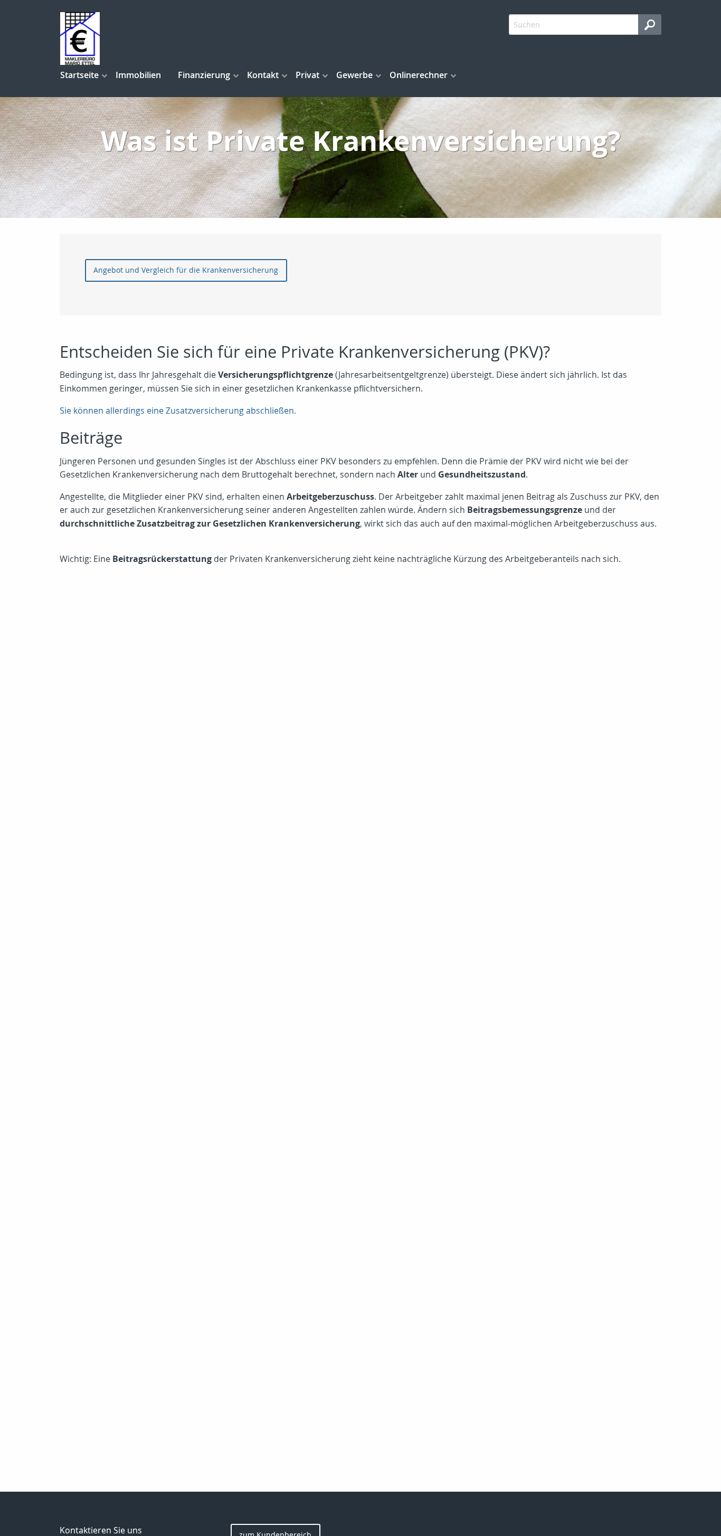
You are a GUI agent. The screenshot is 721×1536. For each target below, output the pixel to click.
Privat (307, 75)
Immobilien (138, 75)
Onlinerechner (419, 75)
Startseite (79, 75)
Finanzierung (204, 75)
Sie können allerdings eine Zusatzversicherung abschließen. (178, 410)
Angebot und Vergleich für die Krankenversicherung (185, 270)
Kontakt (263, 75)
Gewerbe (354, 75)
